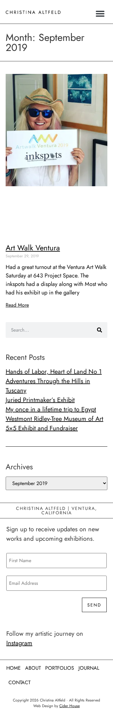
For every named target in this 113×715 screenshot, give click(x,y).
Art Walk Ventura (33, 247)
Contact (19, 682)
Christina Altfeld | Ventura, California (56, 510)
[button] (100, 13)
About (33, 668)
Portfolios (59, 668)
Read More (17, 305)
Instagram (19, 643)
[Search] (99, 330)
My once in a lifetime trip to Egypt (51, 409)
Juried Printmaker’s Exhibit (40, 400)
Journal (88, 668)
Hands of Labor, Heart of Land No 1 (54, 371)
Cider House (69, 706)
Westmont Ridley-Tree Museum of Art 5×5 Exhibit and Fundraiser (54, 423)
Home (13, 668)
